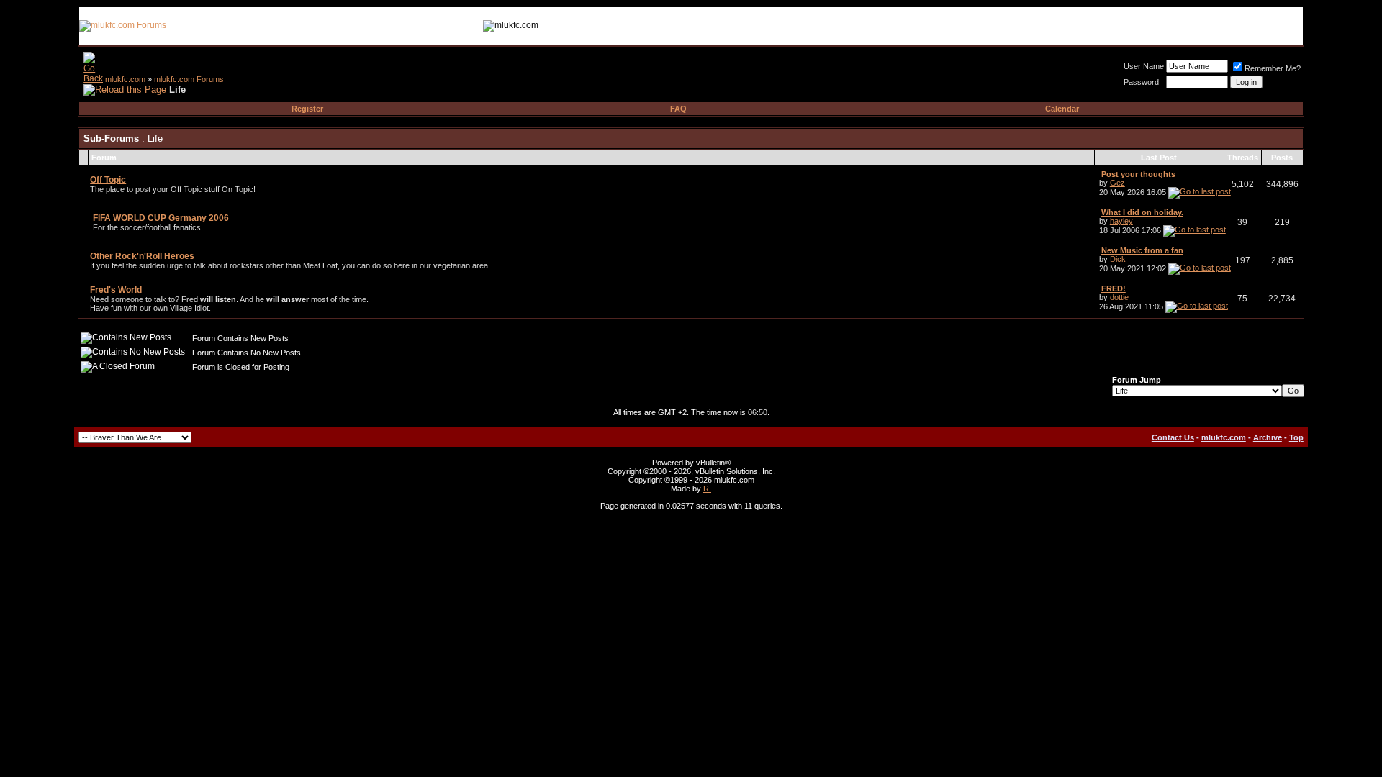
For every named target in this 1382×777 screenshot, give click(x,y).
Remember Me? (1273, 68)
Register (307, 108)
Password (1141, 82)
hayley (1121, 221)
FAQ (678, 108)
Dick (1118, 259)
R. (707, 488)
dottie (1119, 297)
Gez (1117, 182)
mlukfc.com (125, 79)
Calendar (1062, 108)
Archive (1267, 437)
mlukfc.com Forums (189, 79)
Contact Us (1173, 437)
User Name (1144, 66)
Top (1296, 437)
